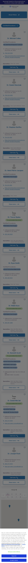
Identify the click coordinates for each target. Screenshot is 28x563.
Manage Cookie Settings (14, 551)
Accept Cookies (14, 560)
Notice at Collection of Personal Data (10, 544)
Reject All (14, 556)
